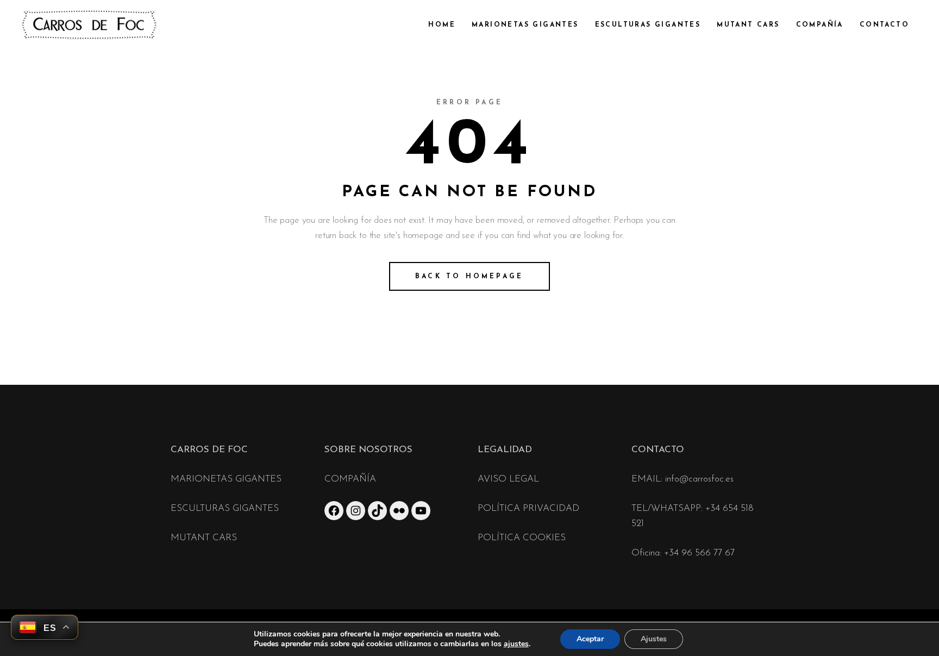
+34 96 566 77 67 (699, 553)
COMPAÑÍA (350, 479)
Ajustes (654, 639)
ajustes (516, 644)
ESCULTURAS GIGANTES (225, 508)
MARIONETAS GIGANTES (226, 479)
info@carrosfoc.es (699, 479)
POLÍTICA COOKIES (522, 537)
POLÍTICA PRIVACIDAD (528, 508)
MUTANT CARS (204, 537)
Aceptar (590, 639)
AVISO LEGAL (508, 479)
